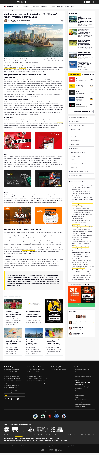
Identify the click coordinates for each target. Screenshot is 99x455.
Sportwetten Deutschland (12, 387)
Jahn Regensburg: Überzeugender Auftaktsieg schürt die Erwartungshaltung (82, 216)
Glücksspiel (24, 10)
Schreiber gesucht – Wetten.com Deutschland (83, 377)
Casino (67, 6)
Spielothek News (75, 156)
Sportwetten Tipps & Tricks (12, 371)
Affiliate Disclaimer (80, 406)
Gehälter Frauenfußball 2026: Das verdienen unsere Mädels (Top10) (13, 313)
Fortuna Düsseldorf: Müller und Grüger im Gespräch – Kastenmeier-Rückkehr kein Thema (82, 231)
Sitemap (77, 397)
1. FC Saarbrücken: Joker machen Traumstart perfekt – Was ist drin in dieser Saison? (82, 193)
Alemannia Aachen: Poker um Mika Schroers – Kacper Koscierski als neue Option (82, 199)
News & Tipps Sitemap (81, 399)
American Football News (78, 125)
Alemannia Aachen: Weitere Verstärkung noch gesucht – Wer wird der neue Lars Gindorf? (83, 266)
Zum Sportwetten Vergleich (81, 111)
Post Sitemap (78, 402)
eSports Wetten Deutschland (13, 378)
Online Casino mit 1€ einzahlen (37, 380)
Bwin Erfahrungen (80, 93)
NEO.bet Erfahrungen (81, 106)
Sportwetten (27, 6)
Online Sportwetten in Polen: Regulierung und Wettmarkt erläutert (13, 342)
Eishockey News (75, 133)
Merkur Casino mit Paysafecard (37, 374)
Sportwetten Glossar (11, 383)
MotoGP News (75, 144)
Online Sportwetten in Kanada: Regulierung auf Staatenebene (33, 342)
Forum (62, 2)
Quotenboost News (76, 175)
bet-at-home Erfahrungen (79, 99)
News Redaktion (79, 395)
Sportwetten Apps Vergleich (59, 369)
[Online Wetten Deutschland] (13, 6)
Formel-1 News (75, 137)
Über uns (77, 371)
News (54, 2)
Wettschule (44, 6)
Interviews (74, 167)
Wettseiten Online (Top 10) (12, 385)
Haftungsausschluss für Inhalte (83, 404)
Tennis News (74, 148)
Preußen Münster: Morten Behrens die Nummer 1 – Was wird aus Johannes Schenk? (82, 237)
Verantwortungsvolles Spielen (82, 382)
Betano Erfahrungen (81, 80)
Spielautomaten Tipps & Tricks (36, 369)
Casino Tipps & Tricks (34, 371)
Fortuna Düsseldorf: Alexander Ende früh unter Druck (84, 54)
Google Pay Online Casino (35, 376)
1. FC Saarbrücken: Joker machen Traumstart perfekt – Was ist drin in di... (84, 31)
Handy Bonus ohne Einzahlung (37, 383)
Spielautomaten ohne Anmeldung (38, 378)
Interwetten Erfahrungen (82, 86)
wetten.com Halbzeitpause (78, 163)
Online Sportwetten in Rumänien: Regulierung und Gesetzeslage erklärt (53, 342)
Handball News (75, 140)
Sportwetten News (16, 10)
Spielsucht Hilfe (79, 384)
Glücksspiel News (76, 160)
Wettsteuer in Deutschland (12, 369)
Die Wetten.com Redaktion (82, 369)
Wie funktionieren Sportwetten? (14, 374)
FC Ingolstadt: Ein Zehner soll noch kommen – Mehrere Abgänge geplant (82, 243)
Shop (50, 2)
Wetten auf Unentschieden (12, 376)
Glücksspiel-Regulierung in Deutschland (82, 387)
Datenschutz (78, 393)
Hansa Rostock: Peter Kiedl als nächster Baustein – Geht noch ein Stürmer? (82, 249)
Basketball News (75, 129)
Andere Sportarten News (78, 152)
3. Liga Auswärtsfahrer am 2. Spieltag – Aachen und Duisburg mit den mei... (85, 19)
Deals (58, 2)
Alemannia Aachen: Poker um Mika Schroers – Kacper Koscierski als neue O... (84, 43)
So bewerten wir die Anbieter (82, 374)
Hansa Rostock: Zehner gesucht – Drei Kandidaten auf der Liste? (84, 64)
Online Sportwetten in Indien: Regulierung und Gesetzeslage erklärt (33, 313)
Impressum (78, 390)
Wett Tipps (60, 6)
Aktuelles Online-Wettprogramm (14, 380)
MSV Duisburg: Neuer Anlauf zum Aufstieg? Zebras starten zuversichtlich (81, 222)
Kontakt (77, 380)
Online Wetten (7, 10)
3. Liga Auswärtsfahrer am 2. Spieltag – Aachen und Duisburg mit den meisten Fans (82, 187)
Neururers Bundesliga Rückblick (80, 171)
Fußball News (75, 121)
